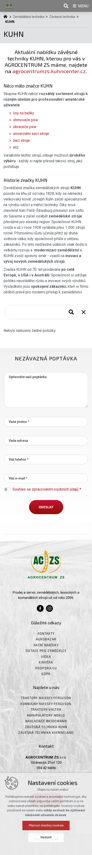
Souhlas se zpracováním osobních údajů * (47, 489)
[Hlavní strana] (7, 16)
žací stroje (21, 140)
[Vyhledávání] (41, 312)
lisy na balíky (23, 113)
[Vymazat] (83, 312)
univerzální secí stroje (31, 133)
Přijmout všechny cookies (46, 825)
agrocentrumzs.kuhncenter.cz (49, 71)
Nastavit (46, 837)
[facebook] (40, 608)
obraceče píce (24, 127)
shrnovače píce (25, 120)
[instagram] (49, 608)
